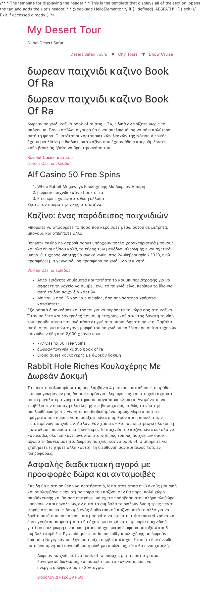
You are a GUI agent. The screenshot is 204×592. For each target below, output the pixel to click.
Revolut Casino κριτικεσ (50, 157)
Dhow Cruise (161, 54)
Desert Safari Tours (88, 54)
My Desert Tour (64, 30)
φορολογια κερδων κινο (60, 577)
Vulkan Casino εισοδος (49, 270)
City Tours (128, 54)
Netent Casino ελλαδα (48, 163)
